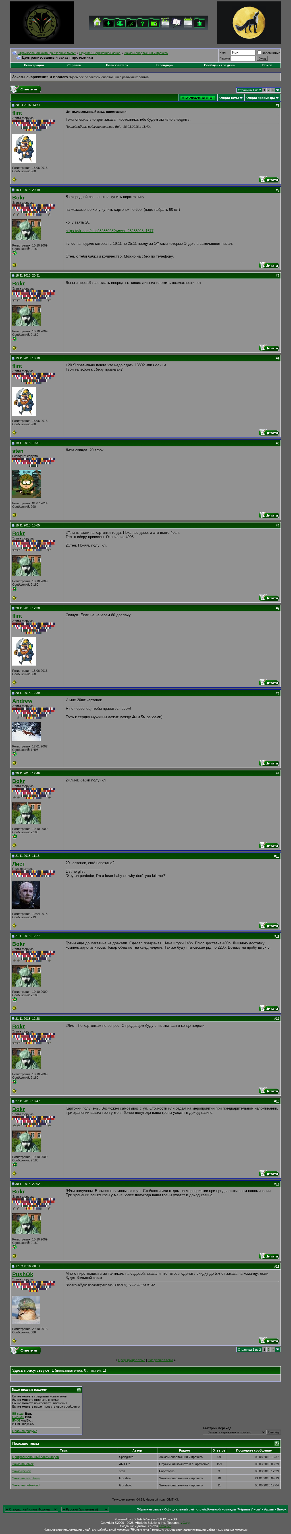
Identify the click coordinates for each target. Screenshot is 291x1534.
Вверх (281, 1509)
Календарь (164, 65)
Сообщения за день (219, 65)
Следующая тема (160, 1360)
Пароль (224, 58)
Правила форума (24, 1431)
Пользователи (117, 65)
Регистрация (34, 65)
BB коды (18, 1413)
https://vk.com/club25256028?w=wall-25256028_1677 (109, 231)
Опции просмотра (260, 97)
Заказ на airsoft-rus (26, 1478)
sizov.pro (165, 1526)
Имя (222, 52)
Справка (74, 65)
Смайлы (18, 1417)
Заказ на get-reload (26, 1485)
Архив (269, 1509)
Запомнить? (271, 53)
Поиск (267, 65)
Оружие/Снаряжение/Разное (99, 53)
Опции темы (229, 97)
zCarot (185, 1522)
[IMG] (16, 1420)
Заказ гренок (21, 1471)
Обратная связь (149, 1509)
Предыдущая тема (131, 1360)
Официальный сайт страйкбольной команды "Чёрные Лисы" (212, 1509)
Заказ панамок (23, 1464)
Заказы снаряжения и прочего (146, 53)
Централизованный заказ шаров (35, 1457)
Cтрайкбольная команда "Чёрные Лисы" (47, 53)
